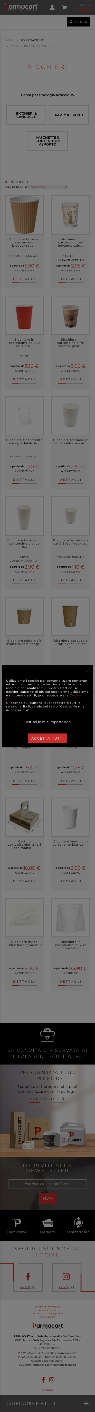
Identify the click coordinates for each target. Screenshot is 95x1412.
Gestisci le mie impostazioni (48, 722)
